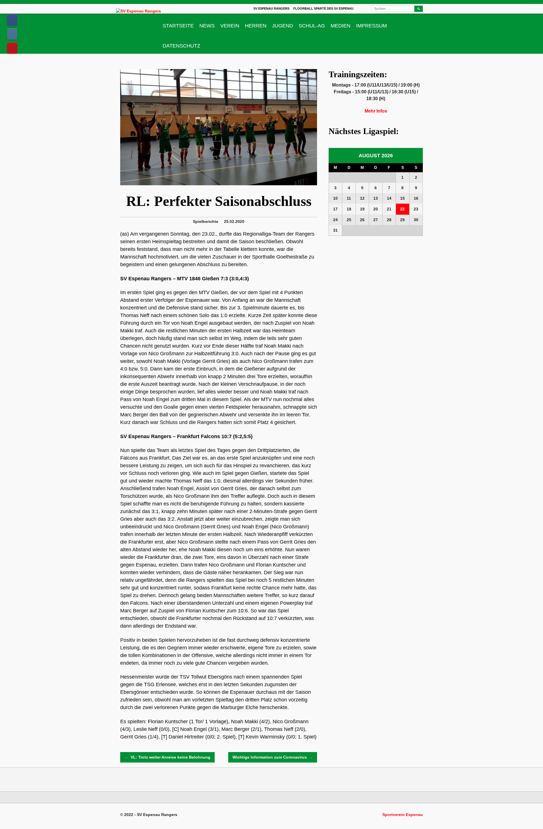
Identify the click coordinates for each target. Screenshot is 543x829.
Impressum (371, 26)
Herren (255, 26)
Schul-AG (312, 26)
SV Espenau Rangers (271, 8)
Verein (229, 26)
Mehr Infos (376, 111)
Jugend (282, 26)
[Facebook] (12, 19)
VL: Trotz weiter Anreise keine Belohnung (167, 757)
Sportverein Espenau (402, 814)
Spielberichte (205, 221)
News (207, 26)
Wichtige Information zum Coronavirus (272, 757)
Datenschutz (181, 46)
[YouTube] (12, 48)
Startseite (178, 26)
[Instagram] (12, 34)
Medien (340, 26)
